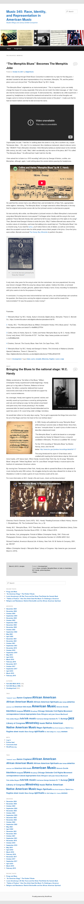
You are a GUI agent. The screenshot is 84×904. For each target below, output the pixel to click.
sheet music (19, 731)
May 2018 (9, 655)
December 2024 (11, 609)
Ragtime (52, 359)
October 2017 (10, 666)
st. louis (60, 568)
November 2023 (11, 618)
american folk (10, 707)
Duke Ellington (42, 714)
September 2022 (11, 632)
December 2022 (11, 625)
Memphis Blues (52, 568)
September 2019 (11, 652)
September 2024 (11, 616)
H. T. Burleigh (62, 718)
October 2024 (10, 613)
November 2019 (11, 648)
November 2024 (11, 611)
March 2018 (10, 659)
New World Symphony (58, 728)
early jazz (51, 714)
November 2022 (11, 627)
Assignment (18, 48)
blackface (11, 710)
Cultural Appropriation (28, 714)
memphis (38, 359)
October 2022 (10, 630)
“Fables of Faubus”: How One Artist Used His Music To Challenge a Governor (32, 598)
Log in (8, 740)
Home (9, 48)
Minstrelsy (45, 359)
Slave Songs (29, 731)
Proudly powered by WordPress (42, 896)
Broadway (34, 711)
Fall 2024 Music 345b (13, 686)
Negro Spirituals (44, 727)
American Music (44, 706)
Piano (72, 728)
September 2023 (11, 623)
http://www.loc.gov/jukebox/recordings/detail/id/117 (58, 449)
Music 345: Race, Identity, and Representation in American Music (26, 15)
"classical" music (11, 698)
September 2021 (11, 646)
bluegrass (20, 711)
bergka (22, 566)
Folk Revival (39, 719)
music (42, 723)
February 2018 (11, 662)
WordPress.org (11, 747)
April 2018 (9, 657)
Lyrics (33, 359)
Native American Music (21, 727)
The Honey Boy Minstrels (39, 232)
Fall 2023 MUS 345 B (13, 684)
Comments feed (11, 744)
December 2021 (11, 639)
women (64, 731)
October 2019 (10, 650)
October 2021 (10, 643)
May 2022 (9, 634)
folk (22, 718)
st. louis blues (67, 568)
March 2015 (10, 673)
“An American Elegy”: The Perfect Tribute (20, 594)
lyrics (31, 227)
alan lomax (63, 702)
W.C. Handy (35, 570)
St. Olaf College (49, 732)
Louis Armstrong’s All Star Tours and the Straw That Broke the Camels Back (32, 596)
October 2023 (10, 620)
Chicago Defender (45, 711)
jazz (71, 718)
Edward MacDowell (61, 714)
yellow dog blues (45, 570)
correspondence (12, 714)
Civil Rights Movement (63, 711)
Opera (67, 728)
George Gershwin (50, 719)
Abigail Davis (29, 72)
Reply (34, 572)
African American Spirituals (46, 701)
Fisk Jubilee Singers (12, 719)
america (71, 701)
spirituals (39, 731)
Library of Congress (15, 723)
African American (44, 697)
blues (29, 359)
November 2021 (11, 641)
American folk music (22, 706)
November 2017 (11, 664)
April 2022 (9, 636)
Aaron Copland (24, 697)
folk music (30, 718)
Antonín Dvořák (62, 707)
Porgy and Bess (11, 592)
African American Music (19, 701)
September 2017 (11, 669)
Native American (54, 723)
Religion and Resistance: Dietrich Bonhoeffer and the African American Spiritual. (33, 601)
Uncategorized (16, 359)
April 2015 (9, 671)
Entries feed (10, 742)
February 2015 (11, 675)
